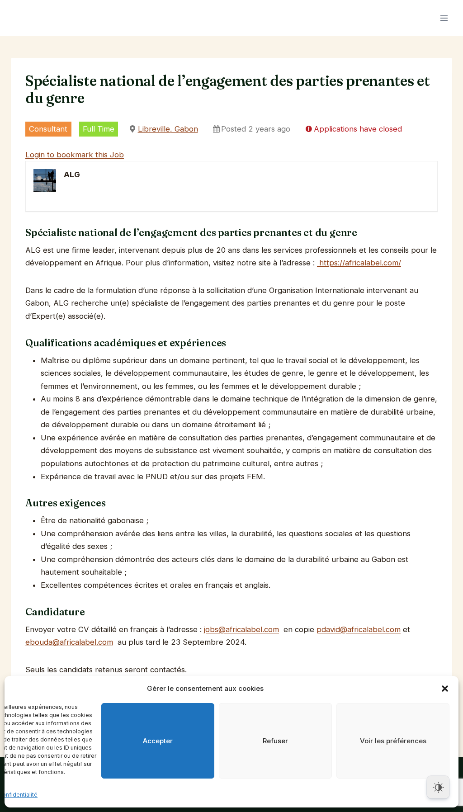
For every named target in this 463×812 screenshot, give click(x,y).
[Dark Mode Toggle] (438, 787)
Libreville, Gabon (168, 128)
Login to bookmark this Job (74, 154)
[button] (444, 688)
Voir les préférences (393, 740)
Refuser (275, 740)
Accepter (158, 740)
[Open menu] (443, 18)
